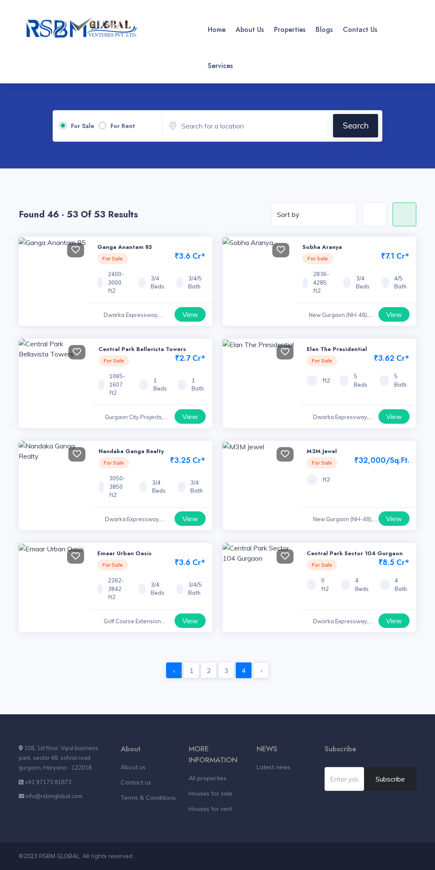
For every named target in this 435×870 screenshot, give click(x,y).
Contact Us (360, 29)
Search (356, 125)
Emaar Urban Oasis (124, 553)
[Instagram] (390, 61)
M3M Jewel (322, 451)
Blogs (324, 29)
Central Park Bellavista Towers (142, 349)
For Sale (82, 126)
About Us (250, 29)
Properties (289, 29)
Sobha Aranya (322, 247)
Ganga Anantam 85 (124, 247)
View (190, 314)
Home (217, 29)
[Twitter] (407, 24)
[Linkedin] (407, 61)
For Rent (122, 126)
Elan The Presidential (337, 349)
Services (220, 66)
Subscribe (390, 779)
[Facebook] (390, 24)
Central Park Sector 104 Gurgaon (355, 553)
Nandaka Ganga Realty (131, 451)
